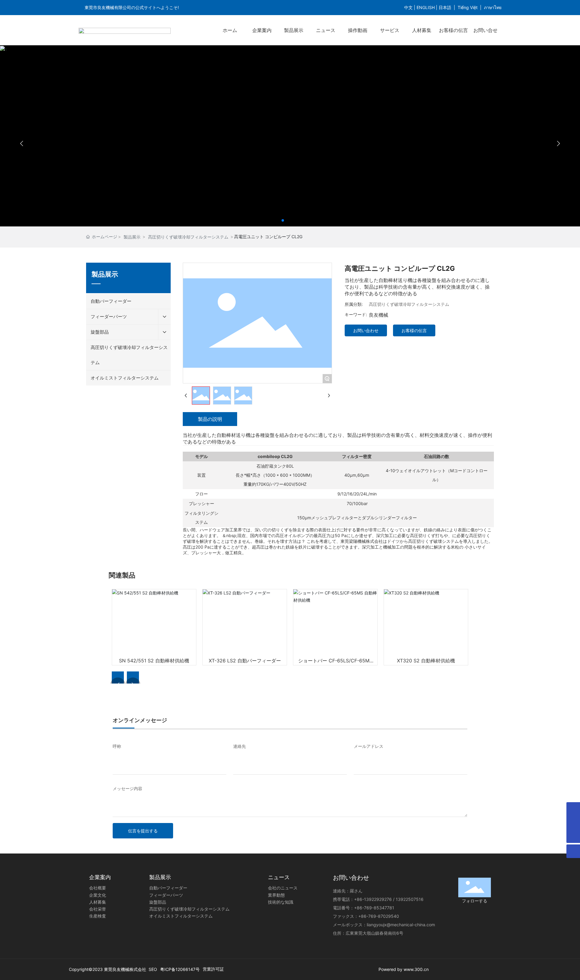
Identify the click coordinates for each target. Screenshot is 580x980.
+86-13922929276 (373, 899)
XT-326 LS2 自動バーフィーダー (245, 661)
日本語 (445, 7)
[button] (283, 220)
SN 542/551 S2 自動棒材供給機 (154, 661)
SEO (153, 969)
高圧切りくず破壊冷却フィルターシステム (188, 236)
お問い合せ (485, 30)
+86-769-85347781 (374, 907)
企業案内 (262, 30)
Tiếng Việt (468, 7)
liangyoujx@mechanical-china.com (401, 924)
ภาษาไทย (492, 7)
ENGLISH (426, 7)
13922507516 (410, 899)
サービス (389, 30)
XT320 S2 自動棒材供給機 (426, 661)
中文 (408, 7)
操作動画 (357, 30)
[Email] (573, 809)
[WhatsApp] (573, 822)
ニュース (325, 30)
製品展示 (293, 30)
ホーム (230, 30)
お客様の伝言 (453, 30)
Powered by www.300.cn (404, 969)
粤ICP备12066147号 (180, 969)
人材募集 (421, 30)
